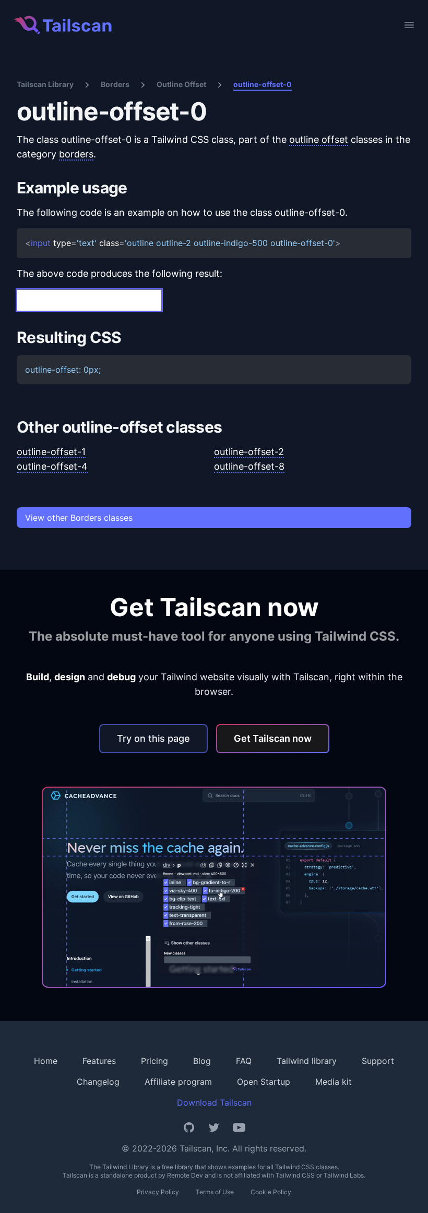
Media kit (333, 1081)
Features (99, 1061)
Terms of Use (215, 1192)
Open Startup (263, 1081)
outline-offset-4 (52, 466)
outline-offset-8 (249, 466)
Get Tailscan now (273, 738)
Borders (115, 84)
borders (76, 154)
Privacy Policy (158, 1192)
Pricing (154, 1061)
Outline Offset (181, 84)
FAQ (244, 1061)
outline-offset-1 (51, 451)
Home (45, 1061)
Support (378, 1061)
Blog (202, 1061)
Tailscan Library (45, 84)
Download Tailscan (214, 1102)
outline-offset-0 (262, 84)
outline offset (318, 139)
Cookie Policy (271, 1192)
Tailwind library (307, 1061)
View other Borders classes (79, 517)
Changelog (98, 1081)
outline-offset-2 (249, 451)
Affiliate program (178, 1081)
